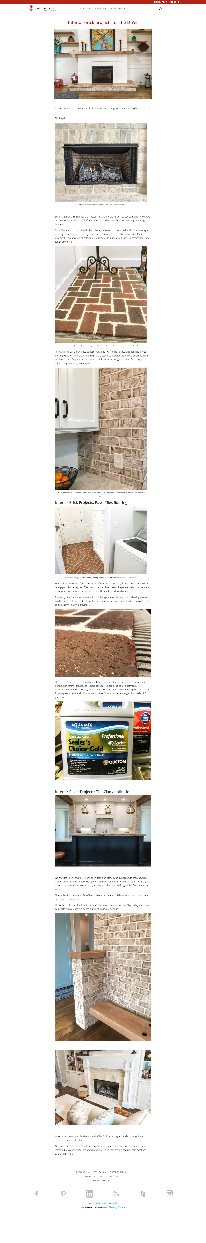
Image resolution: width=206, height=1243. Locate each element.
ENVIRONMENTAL (101, 1181)
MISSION (114, 1176)
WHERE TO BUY (116, 8)
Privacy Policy (117, 1207)
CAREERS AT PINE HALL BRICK (166, 2)
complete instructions (69, 899)
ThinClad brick (62, 351)
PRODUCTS (83, 8)
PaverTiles (60, 230)
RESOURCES (99, 8)
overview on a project (131, 895)
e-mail (113, 1203)
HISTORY (103, 1176)
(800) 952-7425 (98, 1203)
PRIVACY (89, 1176)
